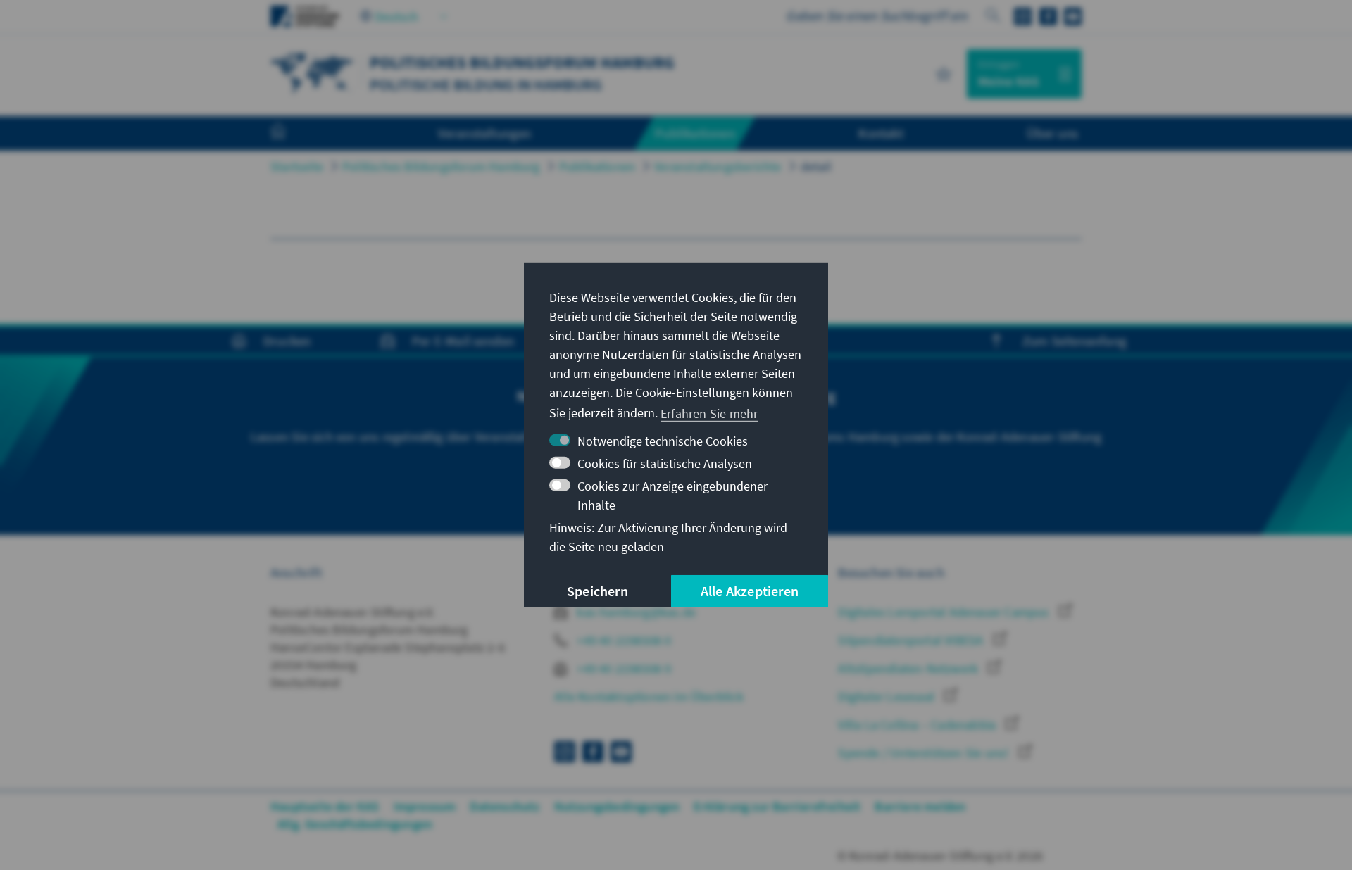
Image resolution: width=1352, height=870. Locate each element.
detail (816, 166)
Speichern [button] (597, 591)
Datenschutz (504, 806)
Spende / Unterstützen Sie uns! (924, 753)
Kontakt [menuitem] (880, 133)
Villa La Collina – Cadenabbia (918, 725)
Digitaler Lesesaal (887, 696)
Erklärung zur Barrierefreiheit (777, 806)
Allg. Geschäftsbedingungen (354, 824)
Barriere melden (920, 806)
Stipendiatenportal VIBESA (912, 640)
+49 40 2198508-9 (622, 668)
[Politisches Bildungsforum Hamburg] (312, 72)
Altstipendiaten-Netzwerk (909, 668)
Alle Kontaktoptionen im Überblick (649, 696)
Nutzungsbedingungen (617, 806)
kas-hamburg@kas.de (635, 612)
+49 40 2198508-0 (622, 640)
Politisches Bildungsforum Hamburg (441, 166)
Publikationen (597, 166)
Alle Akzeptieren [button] (750, 591)
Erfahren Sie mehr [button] (709, 413)
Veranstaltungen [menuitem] (485, 133)
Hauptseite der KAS (325, 806)
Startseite (296, 166)
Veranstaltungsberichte (717, 166)
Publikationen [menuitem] (695, 133)
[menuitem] (292, 133)
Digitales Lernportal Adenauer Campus (944, 612)
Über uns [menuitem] (1052, 133)
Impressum (425, 806)
